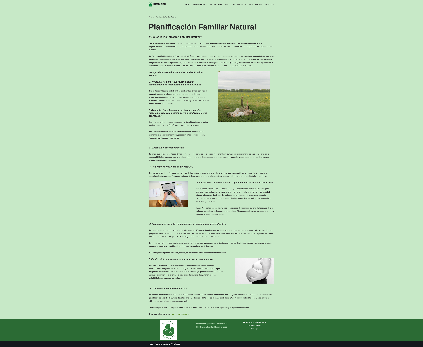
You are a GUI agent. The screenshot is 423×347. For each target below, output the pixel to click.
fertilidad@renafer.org (254, 325)
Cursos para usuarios (180, 314)
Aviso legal (254, 329)
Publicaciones (255, 4)
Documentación (239, 4)
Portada (151, 17)
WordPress (175, 344)
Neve (151, 344)
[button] (221, 4)
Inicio (187, 4)
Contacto (269, 4)
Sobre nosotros (200, 4)
